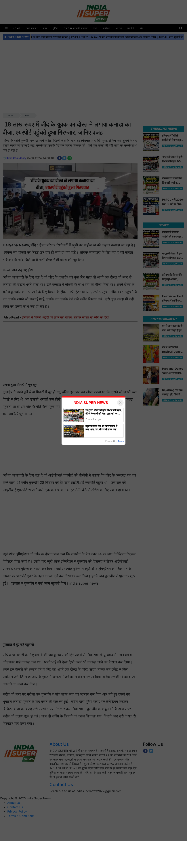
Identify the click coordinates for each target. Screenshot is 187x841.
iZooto (121, 441)
